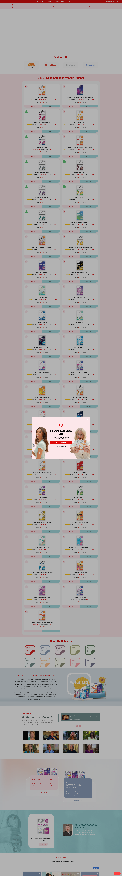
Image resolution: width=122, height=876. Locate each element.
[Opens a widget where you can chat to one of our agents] (117, 873)
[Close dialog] (87, 418)
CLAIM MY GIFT (61, 443)
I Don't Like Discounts (61, 446)
